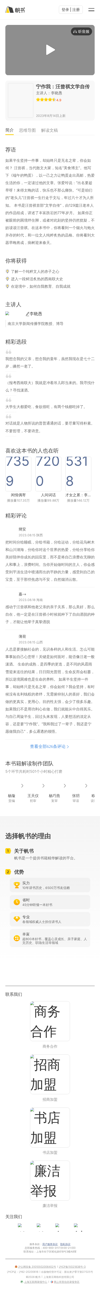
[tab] (9, 130)
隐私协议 (65, 1244)
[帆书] (15, 9)
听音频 (83, 31)
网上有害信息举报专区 (67, 1281)
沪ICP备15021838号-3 (72, 1266)
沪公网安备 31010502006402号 (37, 1266)
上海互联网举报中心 (35, 1281)
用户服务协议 (50, 1244)
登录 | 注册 (71, 9)
